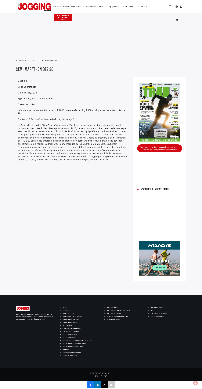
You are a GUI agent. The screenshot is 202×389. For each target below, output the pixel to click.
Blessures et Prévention (72, 353)
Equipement (114, 6)
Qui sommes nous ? (157, 307)
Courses (100, 6)
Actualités (57, 6)
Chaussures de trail (70, 322)
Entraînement (129, 6)
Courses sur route (69, 313)
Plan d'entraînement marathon (74, 343)
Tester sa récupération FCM (117, 316)
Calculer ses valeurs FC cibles (118, 310)
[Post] (104, 384)
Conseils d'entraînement (72, 328)
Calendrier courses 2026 (63, 17)
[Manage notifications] (195, 383)
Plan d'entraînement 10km (73, 347)
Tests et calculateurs (72, 6)
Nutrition (66, 350)
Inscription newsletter (158, 313)
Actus (65, 307)
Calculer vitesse (112, 307)
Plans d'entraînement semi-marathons (77, 340)
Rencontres (91, 6)
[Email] (111, 384)
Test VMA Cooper (113, 319)
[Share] (90, 384)
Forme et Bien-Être (70, 356)
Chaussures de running (71, 319)
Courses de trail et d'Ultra (72, 316)
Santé (142, 6)
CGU (152, 310)
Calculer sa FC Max (113, 313)
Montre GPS (67, 325)
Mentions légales (157, 316)
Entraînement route (70, 334)
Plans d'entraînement (71, 331)
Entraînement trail (69, 337)
